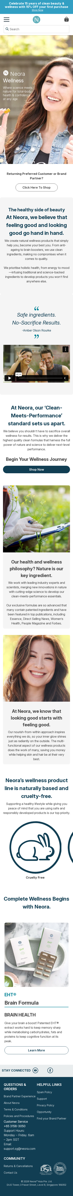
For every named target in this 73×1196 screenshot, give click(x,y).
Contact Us (10, 1172)
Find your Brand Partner (51, 1118)
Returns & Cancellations (18, 1166)
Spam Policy (44, 1092)
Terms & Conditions (16, 1109)
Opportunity (44, 1111)
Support (42, 1098)
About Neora (11, 1102)
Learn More (36, 1050)
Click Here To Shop (36, 187)
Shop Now (37, 10)
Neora (36, 19)
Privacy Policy (45, 1105)
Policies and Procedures (19, 1116)
